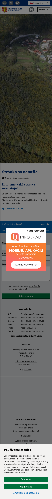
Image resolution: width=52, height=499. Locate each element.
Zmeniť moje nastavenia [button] (26, 493)
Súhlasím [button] (26, 479)
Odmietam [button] (26, 486)
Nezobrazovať (34, 230)
